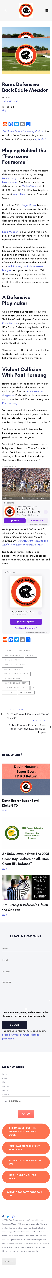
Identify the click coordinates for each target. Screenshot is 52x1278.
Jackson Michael (10, 101)
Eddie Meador (10, 231)
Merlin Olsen (28, 186)
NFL (34, 688)
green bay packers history (16, 674)
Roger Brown (29, 205)
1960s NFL (8, 651)
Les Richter (29, 266)
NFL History (9, 692)
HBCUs (5, 1090)
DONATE (26, 1114)
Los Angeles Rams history (15, 683)
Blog (4, 110)
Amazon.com (25, 540)
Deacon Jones (10, 182)
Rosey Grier (19, 194)
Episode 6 (40, 139)
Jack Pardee (14, 266)
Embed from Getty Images (12, 466)
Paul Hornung (9, 403)
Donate (5, 1094)
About (5, 1078)
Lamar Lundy (9, 178)
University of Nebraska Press (26, 544)
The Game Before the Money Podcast (23, 131)
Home (4, 1074)
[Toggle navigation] (41, 10)
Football (31, 655)
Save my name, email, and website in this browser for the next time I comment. (26, 1014)
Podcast (5, 1086)
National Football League (15, 688)
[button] (5, 10)
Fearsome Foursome (13, 655)
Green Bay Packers (12, 669)
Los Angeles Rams (12, 678)
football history (12, 660)
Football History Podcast (15, 665)
